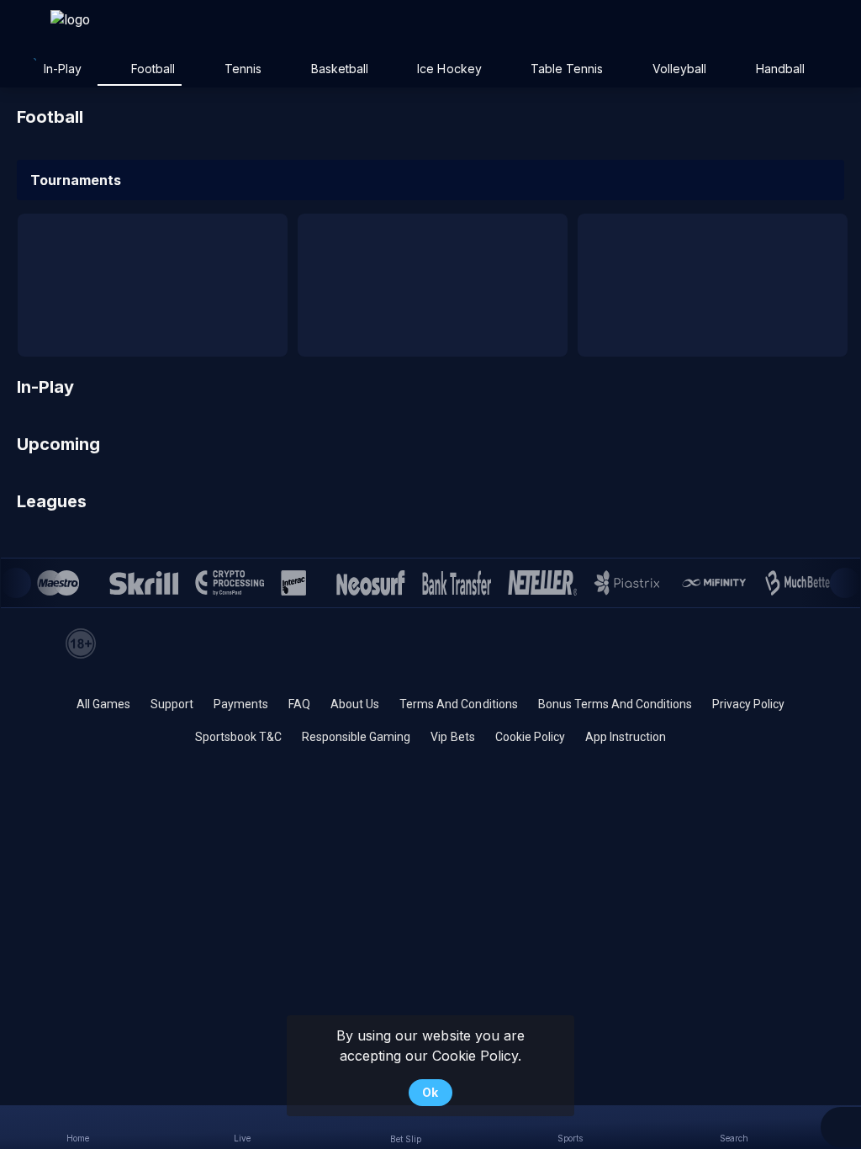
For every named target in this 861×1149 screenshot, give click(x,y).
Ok (430, 1092)
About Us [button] (354, 704)
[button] (841, 1127)
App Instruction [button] (625, 737)
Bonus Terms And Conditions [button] (615, 704)
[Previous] (16, 583)
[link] (109, 27)
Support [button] (172, 704)
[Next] (845, 583)
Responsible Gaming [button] (356, 737)
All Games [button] (103, 704)
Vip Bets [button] (452, 737)
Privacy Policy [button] (748, 704)
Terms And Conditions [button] (458, 704)
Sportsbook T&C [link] (238, 737)
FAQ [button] (299, 704)
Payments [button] (241, 704)
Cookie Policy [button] (530, 737)
